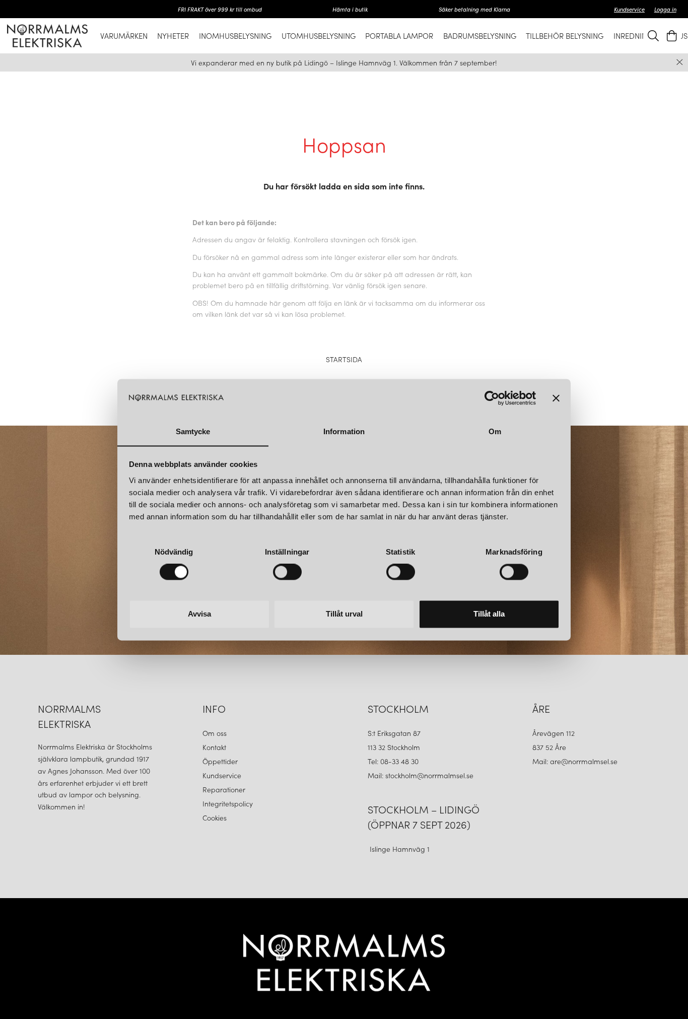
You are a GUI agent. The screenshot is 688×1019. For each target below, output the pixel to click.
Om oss (214, 733)
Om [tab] (495, 431)
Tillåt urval (344, 613)
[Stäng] (679, 62)
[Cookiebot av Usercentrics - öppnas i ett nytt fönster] (492, 397)
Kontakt (215, 747)
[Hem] (47, 35)
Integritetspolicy (227, 803)
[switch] (287, 572)
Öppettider (220, 761)
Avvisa (199, 613)
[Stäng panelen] (556, 397)
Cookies (214, 817)
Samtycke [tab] (193, 431)
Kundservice (629, 9)
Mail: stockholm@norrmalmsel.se (420, 775)
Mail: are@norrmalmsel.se (574, 761)
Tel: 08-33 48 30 (394, 761)
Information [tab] (344, 431)
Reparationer (223, 789)
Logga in (665, 9)
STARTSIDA (344, 359)
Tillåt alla (489, 613)
